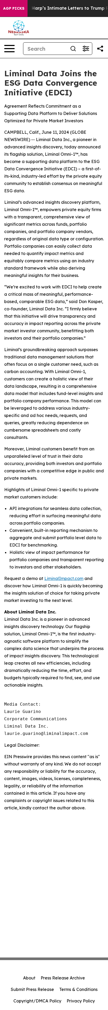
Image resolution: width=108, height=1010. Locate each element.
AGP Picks (13, 8)
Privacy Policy (81, 1000)
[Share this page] (100, 48)
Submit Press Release (32, 989)
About (29, 977)
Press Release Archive (63, 977)
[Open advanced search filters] (85, 49)
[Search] (73, 49)
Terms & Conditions (78, 989)
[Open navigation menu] (9, 48)
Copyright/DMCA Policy (37, 1000)
